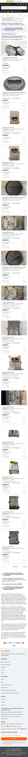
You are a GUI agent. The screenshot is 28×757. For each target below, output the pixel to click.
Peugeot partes (4, 718)
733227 (10, 411)
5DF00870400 (12, 516)
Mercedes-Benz (10, 17)
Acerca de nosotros (5, 662)
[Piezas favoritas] (23, 4)
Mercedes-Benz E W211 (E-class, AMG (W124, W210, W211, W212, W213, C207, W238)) (13, 19)
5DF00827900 (12, 166)
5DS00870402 (15, 411)
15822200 (4, 201)
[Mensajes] (21, 4)
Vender (2, 672)
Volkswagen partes (11, 712)
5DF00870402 (12, 341)
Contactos (3, 667)
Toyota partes (4, 716)
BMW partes (4, 712)
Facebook (3, 699)
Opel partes (20, 714)
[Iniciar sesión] (18, 4)
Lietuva (14, 723)
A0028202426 (5, 166)
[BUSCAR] (25, 7)
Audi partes (18, 712)
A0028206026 (5, 516)
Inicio (2, 17)
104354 (16, 376)
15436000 (4, 62)
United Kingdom (6, 723)
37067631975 (11, 131)
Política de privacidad (6, 664)
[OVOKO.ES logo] (7, 4)
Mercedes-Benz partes (6, 714)
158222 (3, 97)
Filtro (8, 14)
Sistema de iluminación (6, 20)
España (4, 726)
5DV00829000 (5, 481)
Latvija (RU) (20, 723)
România (25, 728)
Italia (20, 728)
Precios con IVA (18, 11)
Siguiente (15, 566)
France (9, 728)
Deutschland (11, 726)
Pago (2, 682)
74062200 (17, 131)
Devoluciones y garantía (6, 684)
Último (24, 566)
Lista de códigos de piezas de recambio (10, 693)
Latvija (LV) (18, 726)
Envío (2, 679)
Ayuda (2, 670)
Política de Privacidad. (7, 743)
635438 (16, 166)
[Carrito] (26, 4)
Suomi (15, 728)
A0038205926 (5, 411)
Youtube (3, 702)
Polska (4, 728)
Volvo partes (15, 714)
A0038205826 (5, 341)
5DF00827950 (5, 131)
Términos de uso (4, 687)
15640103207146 (12, 481)
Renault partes (17, 716)
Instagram (3, 705)
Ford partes (10, 716)
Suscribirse (14, 738)
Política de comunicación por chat (8, 690)
